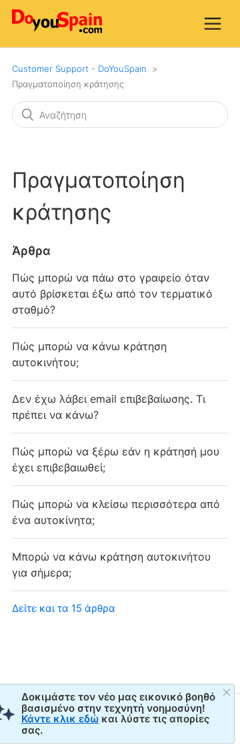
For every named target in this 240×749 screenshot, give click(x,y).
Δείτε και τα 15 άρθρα (63, 608)
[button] (212, 23)
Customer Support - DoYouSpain (79, 68)
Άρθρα (31, 251)
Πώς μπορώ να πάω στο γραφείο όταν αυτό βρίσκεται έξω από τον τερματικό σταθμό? (112, 293)
